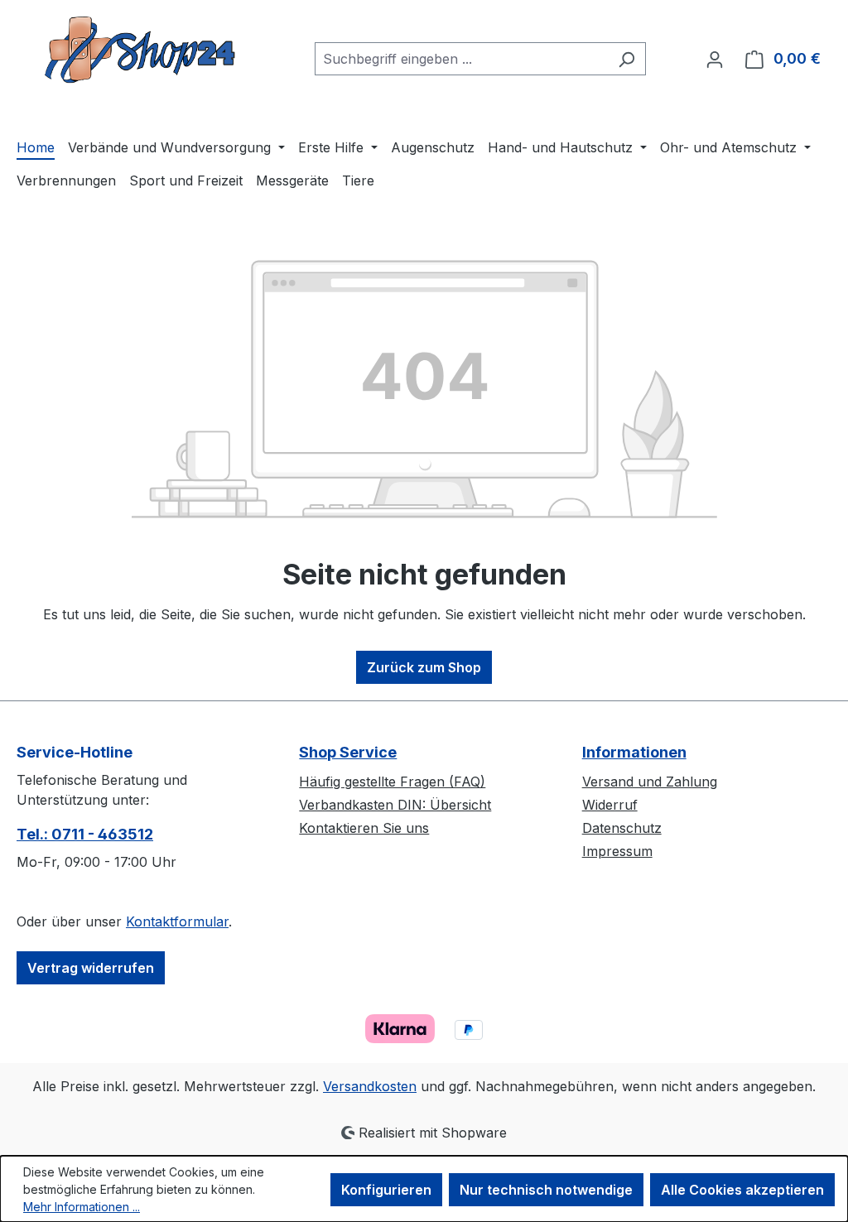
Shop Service (348, 752)
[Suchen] (626, 58)
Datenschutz (622, 828)
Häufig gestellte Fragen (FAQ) (392, 781)
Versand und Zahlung (649, 781)
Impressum (617, 851)
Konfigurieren (386, 1189)
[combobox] (461, 58)
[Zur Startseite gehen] (141, 55)
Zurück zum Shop (424, 667)
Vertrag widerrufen (90, 968)
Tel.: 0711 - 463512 (85, 834)
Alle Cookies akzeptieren (742, 1189)
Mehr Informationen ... (81, 1207)
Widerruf (610, 804)
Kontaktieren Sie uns (364, 828)
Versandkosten (370, 1086)
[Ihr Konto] (715, 58)
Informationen (634, 752)
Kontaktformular (177, 921)
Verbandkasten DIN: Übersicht (395, 804)
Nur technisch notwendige (546, 1189)
